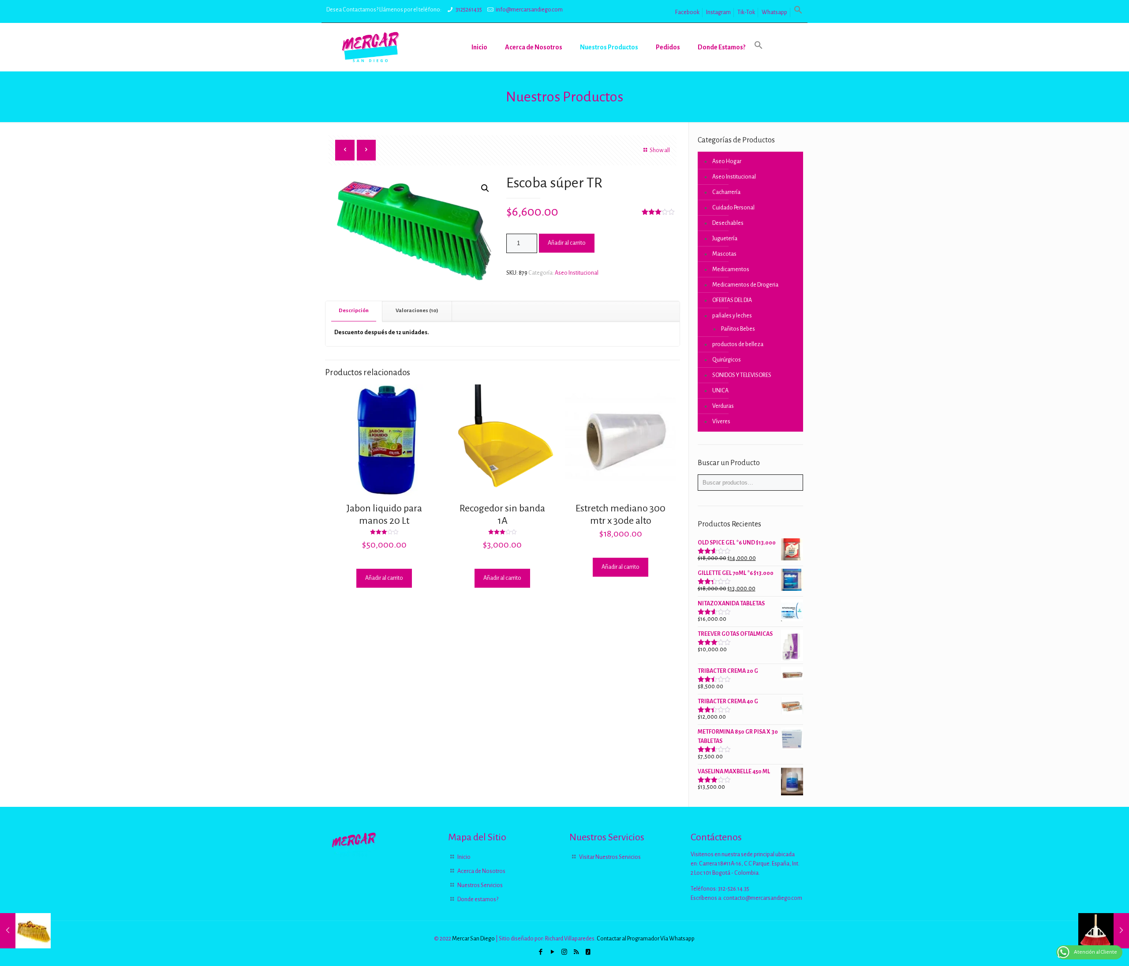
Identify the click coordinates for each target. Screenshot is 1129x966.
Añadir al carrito (567, 243)
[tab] (353, 311)
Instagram (718, 12)
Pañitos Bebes (738, 329)
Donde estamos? (477, 899)
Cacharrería (726, 192)
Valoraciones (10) (417, 310)
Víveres (721, 421)
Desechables (728, 223)
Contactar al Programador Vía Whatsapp (646, 939)
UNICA (720, 391)
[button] (798, 12)
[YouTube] (552, 952)
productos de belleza (737, 344)
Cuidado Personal (733, 208)
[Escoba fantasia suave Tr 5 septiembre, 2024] (25, 930)
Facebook (687, 12)
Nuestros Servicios (480, 885)
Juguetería (724, 238)
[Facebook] (540, 952)
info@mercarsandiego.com (529, 10)
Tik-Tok (746, 12)
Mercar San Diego (473, 939)
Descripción (354, 310)
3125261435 (469, 10)
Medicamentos (730, 269)
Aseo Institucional (576, 273)
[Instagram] (564, 952)
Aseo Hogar (726, 161)
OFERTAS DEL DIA (732, 300)
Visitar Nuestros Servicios (610, 857)
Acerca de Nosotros (481, 871)
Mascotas (724, 254)
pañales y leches (732, 316)
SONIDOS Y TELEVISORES (741, 375)
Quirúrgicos (726, 360)
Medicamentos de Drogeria (745, 285)
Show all (660, 150)
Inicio (464, 857)
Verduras (723, 406)
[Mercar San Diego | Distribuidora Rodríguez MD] (370, 47)
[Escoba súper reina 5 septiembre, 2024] (1103, 930)
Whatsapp (774, 12)
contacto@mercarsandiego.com (762, 898)
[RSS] (576, 952)
